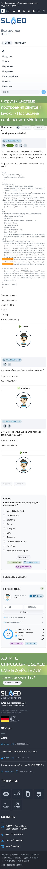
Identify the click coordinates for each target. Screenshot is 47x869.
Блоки (7, 113)
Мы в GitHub (14, 11)
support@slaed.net (14, 840)
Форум (8, 101)
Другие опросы (25, 567)
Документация (31, 858)
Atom (9, 524)
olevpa (6, 744)
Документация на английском (39, 11)
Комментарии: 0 (33, 562)
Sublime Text (13, 515)
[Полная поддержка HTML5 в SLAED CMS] (28, 794)
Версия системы (9, 295)
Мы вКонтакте (29, 11)
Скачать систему (12, 683)
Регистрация (20, 43)
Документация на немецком (34, 11)
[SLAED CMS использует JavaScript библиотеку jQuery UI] (17, 805)
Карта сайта (23, 861)
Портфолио (9, 861)
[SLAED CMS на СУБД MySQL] (17, 794)
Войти (25, 612)
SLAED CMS (6, 703)
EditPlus (11, 546)
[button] (7, 43)
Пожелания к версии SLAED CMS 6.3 (19, 751)
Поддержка (7, 71)
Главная (5, 855)
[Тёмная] (7, 11)
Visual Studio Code (16, 511)
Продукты (7, 56)
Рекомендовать (44, 11)
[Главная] (3, 51)
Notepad (11, 528)
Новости (6, 81)
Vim (9, 533)
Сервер (4, 314)
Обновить (32, 644)
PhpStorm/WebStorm (17, 542)
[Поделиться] (18, 127)
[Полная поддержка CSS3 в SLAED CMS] (39, 794)
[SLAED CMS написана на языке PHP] (6, 794)
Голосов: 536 (16, 562)
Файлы (35, 855)
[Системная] (3, 11)
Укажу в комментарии (17, 550)
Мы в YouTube (19, 11)
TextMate (11, 537)
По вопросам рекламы (12, 865)
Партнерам (7, 66)
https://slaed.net (12, 846)
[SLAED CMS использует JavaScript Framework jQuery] (6, 805)
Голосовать (23, 557)
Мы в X (24, 11)
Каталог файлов (10, 76)
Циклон (4, 738)
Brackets (11, 520)
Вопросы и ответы (13, 858)
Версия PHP (7, 305)
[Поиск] (44, 92)
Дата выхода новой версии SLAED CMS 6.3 (22, 765)
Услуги (5, 61)
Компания (7, 86)
